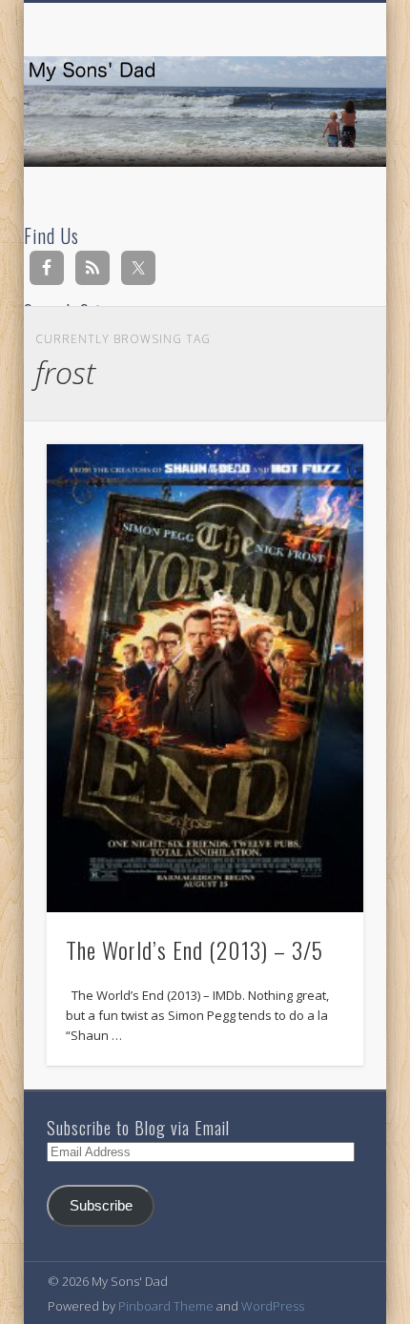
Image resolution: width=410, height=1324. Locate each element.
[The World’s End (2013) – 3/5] (205, 678)
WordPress (272, 1305)
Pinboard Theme (166, 1305)
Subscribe (101, 1205)
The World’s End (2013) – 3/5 (194, 949)
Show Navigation (316, 170)
